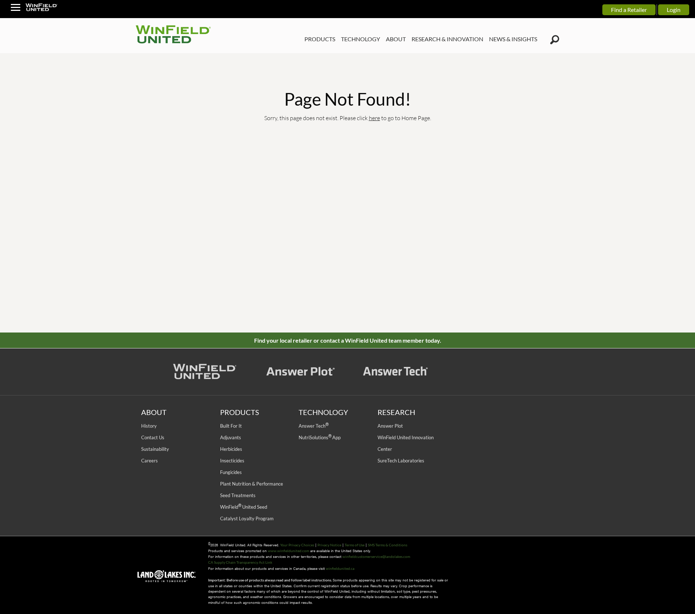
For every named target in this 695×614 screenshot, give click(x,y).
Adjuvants (230, 437)
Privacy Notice (329, 545)
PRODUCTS (319, 38)
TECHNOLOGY (360, 38)
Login (674, 9)
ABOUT (396, 38)
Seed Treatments (238, 495)
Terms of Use (355, 545)
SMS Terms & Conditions (387, 545)
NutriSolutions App (320, 437)
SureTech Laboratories (401, 460)
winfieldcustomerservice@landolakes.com (376, 556)
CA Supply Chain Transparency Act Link (240, 562)
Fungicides (231, 472)
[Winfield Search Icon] (554, 39)
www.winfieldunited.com (288, 551)
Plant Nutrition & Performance (251, 484)
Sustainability (155, 449)
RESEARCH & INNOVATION (447, 38)
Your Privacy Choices (297, 545)
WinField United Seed (243, 507)
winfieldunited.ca (340, 568)
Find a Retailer (629, 9)
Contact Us (152, 437)
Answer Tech (313, 426)
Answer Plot (390, 426)
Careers (149, 460)
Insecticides (232, 460)
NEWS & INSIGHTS (513, 38)
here (374, 117)
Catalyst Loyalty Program (247, 518)
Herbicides (231, 449)
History (149, 426)
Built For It (231, 426)
